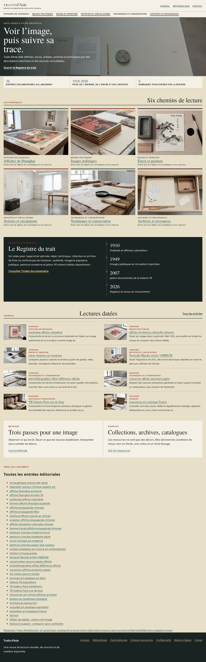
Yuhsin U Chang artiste (23, 553)
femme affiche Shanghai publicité (30, 503)
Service (14, 615)
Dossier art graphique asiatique (49, 630)
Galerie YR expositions (23, 582)
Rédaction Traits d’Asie (17, 630)
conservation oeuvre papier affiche (31, 561)
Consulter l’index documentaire (28, 271)
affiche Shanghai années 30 (26, 495)
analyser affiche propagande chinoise (32, 520)
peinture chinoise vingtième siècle (30, 536)
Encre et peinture (67, 14)
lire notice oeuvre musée (25, 574)
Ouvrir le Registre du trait (20, 67)
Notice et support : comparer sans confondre (36, 623)
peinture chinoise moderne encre (30, 532)
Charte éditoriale (88, 630)
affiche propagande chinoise (27, 507)
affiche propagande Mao (24, 511)
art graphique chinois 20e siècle (29, 482)
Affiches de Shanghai (16, 14)
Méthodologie (181, 6)
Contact (197, 6)
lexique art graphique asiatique (28, 599)
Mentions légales (153, 630)
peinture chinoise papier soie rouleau (32, 545)
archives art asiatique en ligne (28, 578)
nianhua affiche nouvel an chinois (30, 516)
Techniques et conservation (130, 14)
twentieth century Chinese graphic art (32, 487)
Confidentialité (134, 630)
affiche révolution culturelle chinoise (151, 332)
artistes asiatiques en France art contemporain (38, 549)
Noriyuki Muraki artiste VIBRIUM (150, 355)
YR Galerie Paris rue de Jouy (46, 402)
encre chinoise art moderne (45, 355)
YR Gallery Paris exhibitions (26, 586)
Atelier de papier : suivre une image (31, 619)
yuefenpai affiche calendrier (46, 332)
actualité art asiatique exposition (29, 607)
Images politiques (42, 14)
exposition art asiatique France (148, 402)
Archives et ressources (164, 14)
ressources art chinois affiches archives (33, 594)
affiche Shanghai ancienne (26, 491)
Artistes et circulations (95, 14)
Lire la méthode (17, 450)
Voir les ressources (119, 450)
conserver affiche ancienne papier (149, 378)
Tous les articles (192, 313)
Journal (165, 6)
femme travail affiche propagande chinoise (35, 528)
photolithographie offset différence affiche (54, 378)
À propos (73, 630)
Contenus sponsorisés (112, 630)
